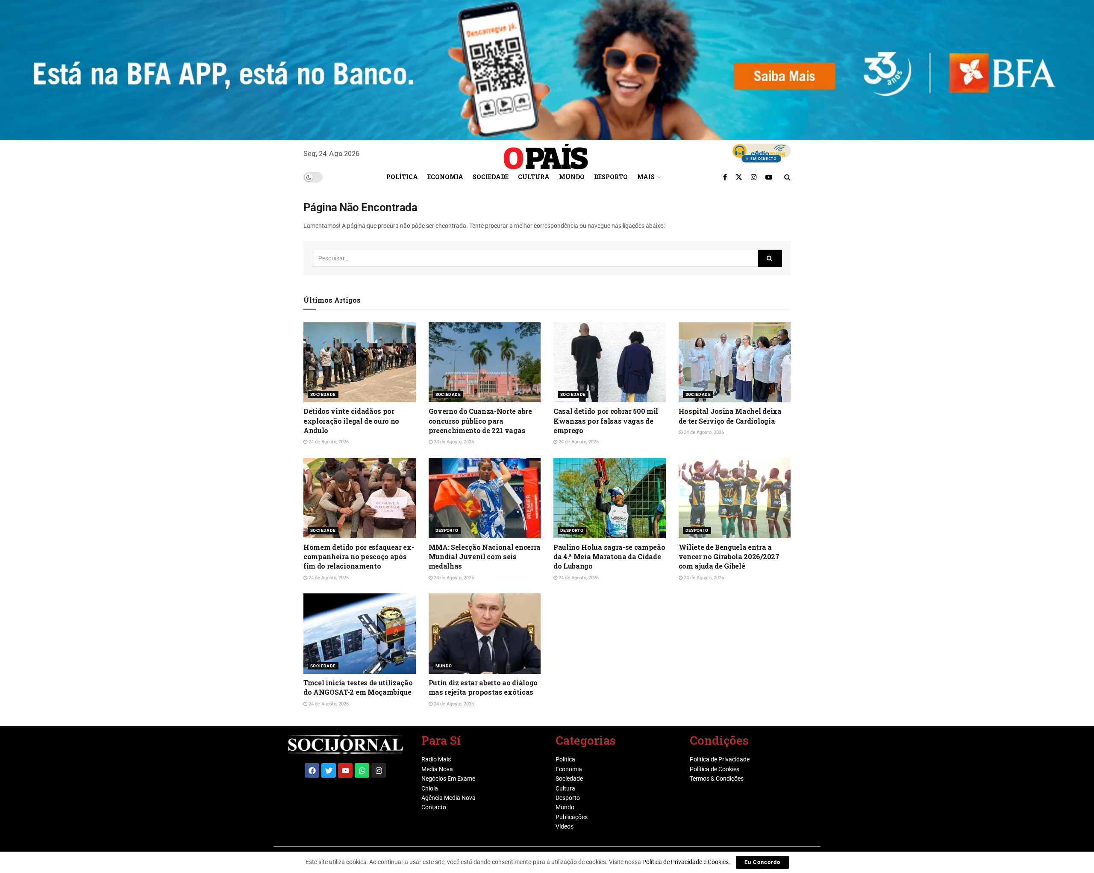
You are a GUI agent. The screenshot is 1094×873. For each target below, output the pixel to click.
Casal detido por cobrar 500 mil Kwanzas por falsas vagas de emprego (605, 421)
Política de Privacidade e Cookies (685, 861)
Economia (445, 177)
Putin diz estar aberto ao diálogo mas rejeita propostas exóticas (483, 687)
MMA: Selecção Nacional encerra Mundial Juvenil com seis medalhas (485, 557)
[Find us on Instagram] (754, 177)
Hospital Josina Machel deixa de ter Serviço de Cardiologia (730, 416)
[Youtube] (345, 770)
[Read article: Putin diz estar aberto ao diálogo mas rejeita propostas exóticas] (485, 633)
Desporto (611, 177)
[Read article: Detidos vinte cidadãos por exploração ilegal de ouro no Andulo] (359, 362)
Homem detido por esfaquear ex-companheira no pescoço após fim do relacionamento (358, 557)
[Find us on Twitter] (738, 177)
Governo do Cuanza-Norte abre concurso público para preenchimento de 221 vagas (480, 421)
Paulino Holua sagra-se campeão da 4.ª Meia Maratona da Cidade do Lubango (609, 557)
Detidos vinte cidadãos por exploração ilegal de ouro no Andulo (351, 421)
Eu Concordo (762, 862)
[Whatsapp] (362, 770)
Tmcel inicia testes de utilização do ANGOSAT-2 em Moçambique (357, 687)
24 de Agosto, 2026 (328, 442)
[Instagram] (378, 770)
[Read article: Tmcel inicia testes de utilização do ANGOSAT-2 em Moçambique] (359, 633)
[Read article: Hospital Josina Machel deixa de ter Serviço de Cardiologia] (735, 362)
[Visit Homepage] (545, 153)
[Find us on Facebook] (725, 177)
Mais (646, 177)
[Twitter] (328, 770)
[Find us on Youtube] (768, 177)
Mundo (572, 177)
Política (402, 177)
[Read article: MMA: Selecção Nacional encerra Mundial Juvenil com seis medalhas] (485, 498)
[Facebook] (312, 770)
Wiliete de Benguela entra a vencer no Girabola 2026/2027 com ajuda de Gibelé (729, 557)
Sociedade (491, 177)
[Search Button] (787, 177)
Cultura (534, 177)
